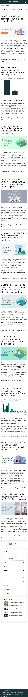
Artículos (3, 5)
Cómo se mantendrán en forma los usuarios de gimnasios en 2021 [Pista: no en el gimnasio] (13, 392)
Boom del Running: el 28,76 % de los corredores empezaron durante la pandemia (14, 236)
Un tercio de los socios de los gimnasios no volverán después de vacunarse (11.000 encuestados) (13, 288)
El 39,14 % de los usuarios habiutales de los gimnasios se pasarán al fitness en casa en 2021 (13, 446)
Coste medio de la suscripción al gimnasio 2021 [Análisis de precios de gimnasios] (13, 340)
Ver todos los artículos (9, 619)
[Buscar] (2, 2)
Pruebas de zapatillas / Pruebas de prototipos (12, 692)
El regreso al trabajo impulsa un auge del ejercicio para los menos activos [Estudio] (12, 71)
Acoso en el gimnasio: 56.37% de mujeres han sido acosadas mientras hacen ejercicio (12, 129)
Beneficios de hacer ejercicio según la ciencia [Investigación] (12, 18)
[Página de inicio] (13, 1)
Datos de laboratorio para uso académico (11, 694)
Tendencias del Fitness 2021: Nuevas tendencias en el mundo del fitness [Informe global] (13, 183)
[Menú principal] (25, 2)
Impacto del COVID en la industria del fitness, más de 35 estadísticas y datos (13, 496)
